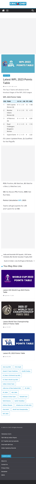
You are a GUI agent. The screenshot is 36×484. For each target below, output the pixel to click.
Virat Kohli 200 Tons (7, 444)
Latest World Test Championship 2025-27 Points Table (16, 322)
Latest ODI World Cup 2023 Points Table (16, 291)
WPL (20, 200)
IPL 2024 (5, 392)
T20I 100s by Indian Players (9, 437)
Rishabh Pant (23, 396)
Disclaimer (4, 471)
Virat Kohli (6, 409)
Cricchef (15, 86)
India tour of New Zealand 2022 (12, 388)
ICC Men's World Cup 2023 (10, 379)
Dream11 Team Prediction (10, 371)
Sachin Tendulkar (20, 401)
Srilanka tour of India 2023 (23, 405)
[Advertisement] (18, 36)
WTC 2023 (5, 413)
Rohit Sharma (7, 401)
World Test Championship (20, 409)
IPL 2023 (27, 388)
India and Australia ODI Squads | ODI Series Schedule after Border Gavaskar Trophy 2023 (17, 256)
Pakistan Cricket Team (9, 396)
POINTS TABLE (6, 75)
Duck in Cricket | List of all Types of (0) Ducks (18, 261)
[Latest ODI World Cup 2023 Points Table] (18, 271)
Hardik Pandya (26, 371)
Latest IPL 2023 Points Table (14, 353)
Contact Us (4, 464)
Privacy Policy (5, 468)
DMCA (3, 475)
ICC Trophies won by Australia (10, 441)
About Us (4, 461)
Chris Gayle (18, 367)
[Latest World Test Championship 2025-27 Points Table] (18, 303)
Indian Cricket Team (8, 384)
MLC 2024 (14, 392)
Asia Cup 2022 (7, 367)
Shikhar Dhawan (7, 405)
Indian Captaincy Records (8, 448)
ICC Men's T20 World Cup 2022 (11, 375)
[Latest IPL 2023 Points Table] (18, 334)
